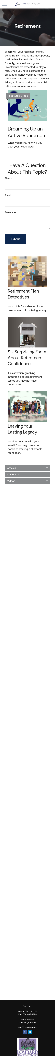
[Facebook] (25, 1032)
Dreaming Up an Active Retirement (27, 132)
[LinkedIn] (30, 1032)
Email (8, 195)
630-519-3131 (31, 1011)
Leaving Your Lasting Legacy (22, 429)
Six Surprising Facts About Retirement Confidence (27, 358)
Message (10, 212)
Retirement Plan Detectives (23, 294)
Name (8, 178)
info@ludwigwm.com (27, 1027)
